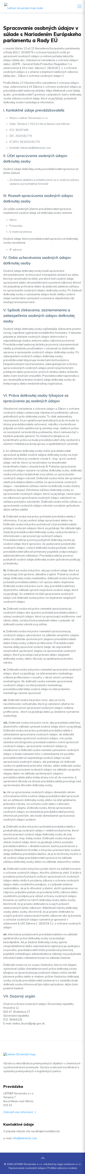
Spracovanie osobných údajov (27, 1167)
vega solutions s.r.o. (69, 1164)
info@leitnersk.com (25, 1138)
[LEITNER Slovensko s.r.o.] (21, 6)
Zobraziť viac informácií (18, 1112)
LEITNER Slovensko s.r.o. (28, 1164)
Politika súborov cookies (62, 1167)
